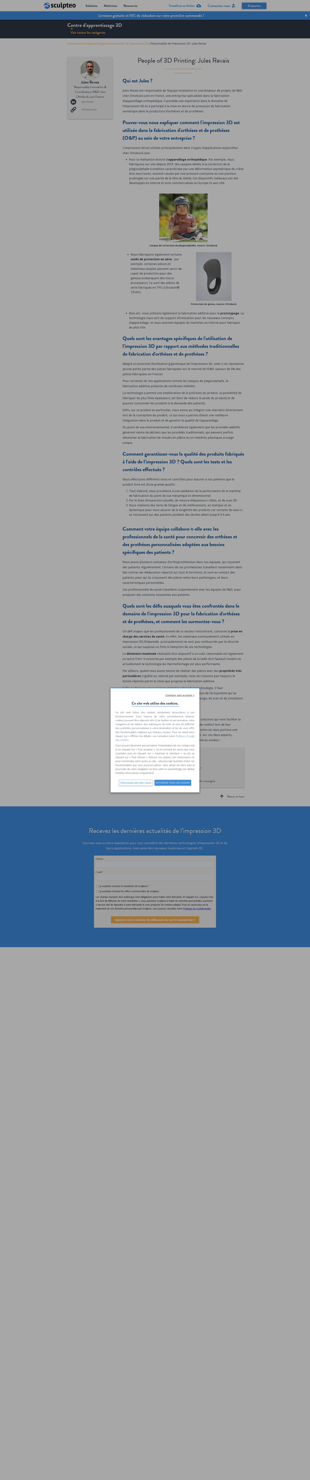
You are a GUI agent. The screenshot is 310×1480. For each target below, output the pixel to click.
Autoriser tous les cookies (173, 782)
